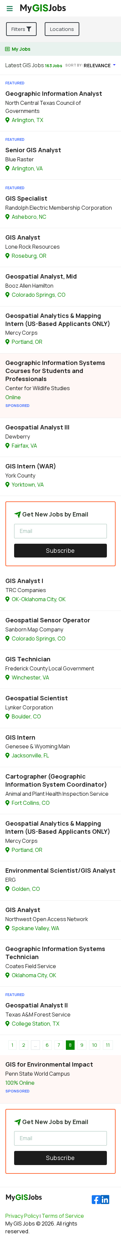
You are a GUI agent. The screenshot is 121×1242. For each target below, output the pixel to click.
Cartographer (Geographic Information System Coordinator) (56, 780)
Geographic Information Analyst (53, 93)
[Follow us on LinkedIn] (104, 1200)
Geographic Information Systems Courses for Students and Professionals (55, 371)
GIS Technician (27, 659)
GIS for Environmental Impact (49, 1064)
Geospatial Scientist (36, 698)
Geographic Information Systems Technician (55, 953)
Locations (62, 29)
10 (94, 1045)
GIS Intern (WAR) (30, 466)
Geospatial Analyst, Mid (41, 276)
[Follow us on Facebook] (96, 1200)
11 (108, 1045)
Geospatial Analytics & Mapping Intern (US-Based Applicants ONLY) (57, 320)
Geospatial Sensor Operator (47, 620)
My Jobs (21, 49)
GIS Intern (20, 737)
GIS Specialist (26, 198)
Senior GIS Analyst (33, 150)
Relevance (98, 65)
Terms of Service (63, 1215)
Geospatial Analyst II (36, 1005)
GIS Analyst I (24, 581)
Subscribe (60, 550)
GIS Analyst (22, 237)
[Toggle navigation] (10, 8)
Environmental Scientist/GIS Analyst (60, 870)
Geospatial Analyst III (37, 427)
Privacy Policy (22, 1215)
